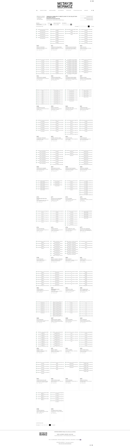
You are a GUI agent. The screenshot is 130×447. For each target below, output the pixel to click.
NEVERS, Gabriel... (54, 349)
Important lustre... (69, 289)
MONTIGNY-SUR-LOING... (70, 107)
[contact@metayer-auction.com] (91, 1)
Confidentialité (54, 439)
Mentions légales (61, 439)
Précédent (76, 26)
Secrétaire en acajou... (55, 168)
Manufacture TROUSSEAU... (71, 168)
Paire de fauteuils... (84, 380)
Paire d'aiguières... (69, 319)
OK (51, 24)
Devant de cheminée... (84, 168)
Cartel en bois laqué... (55, 380)
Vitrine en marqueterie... (56, 77)
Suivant (93, 26)
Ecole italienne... (69, 198)
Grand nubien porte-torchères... (55, 289)
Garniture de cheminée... (42, 77)
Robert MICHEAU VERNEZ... (56, 319)
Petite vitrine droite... (84, 349)
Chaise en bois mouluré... (42, 380)
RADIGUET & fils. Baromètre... (57, 198)
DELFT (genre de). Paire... (70, 228)
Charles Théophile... (41, 410)
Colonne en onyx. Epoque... (56, 410)
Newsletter (73, 439)
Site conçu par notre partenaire (65, 443)
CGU (50, 439)
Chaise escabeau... (40, 289)
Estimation (68, 439)
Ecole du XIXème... (69, 349)
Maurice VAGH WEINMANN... (85, 228)
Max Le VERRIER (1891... (84, 289)
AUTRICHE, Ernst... (83, 198)
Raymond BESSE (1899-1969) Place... (42, 199)
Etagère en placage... (41, 107)
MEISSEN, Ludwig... (40, 349)
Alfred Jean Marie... (84, 107)
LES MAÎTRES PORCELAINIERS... (71, 77)
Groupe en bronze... (41, 228)
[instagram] (93, 1)
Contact (77, 439)
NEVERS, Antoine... (83, 77)
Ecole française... (40, 319)
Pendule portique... (55, 107)
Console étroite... (54, 228)
